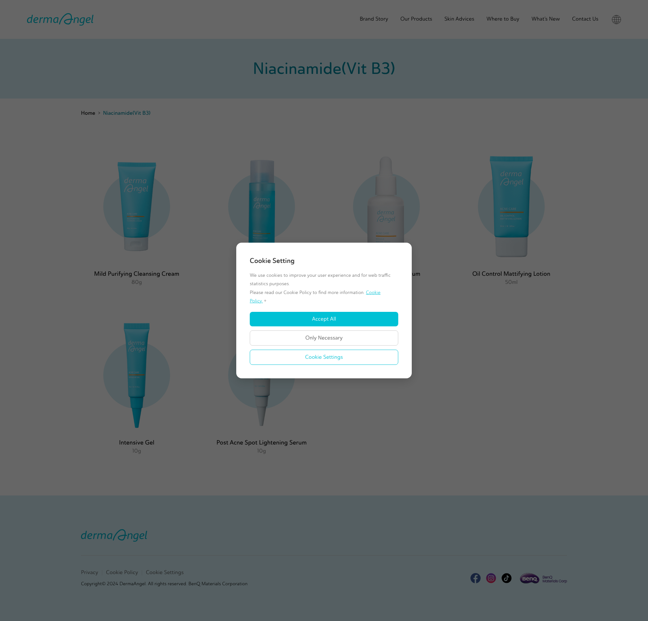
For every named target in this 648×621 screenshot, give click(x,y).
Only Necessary (324, 338)
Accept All (324, 319)
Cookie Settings (324, 357)
